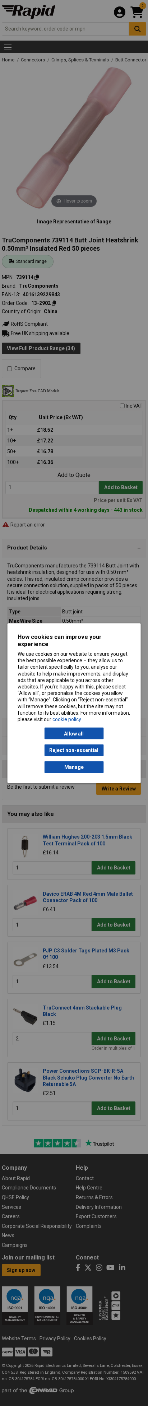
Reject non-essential (73, 750)
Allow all (74, 733)
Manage (74, 767)
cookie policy (66, 719)
